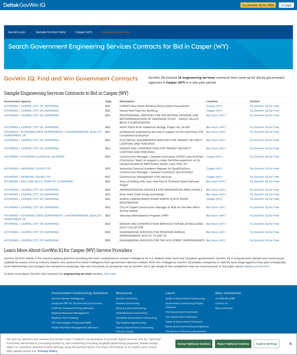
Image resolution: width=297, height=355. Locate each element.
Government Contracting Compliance (187, 326)
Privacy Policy (47, 350)
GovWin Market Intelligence (68, 298)
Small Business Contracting (131, 312)
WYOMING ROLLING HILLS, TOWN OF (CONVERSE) (38, 181)
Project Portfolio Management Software (75, 327)
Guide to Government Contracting (185, 298)
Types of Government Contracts (184, 321)
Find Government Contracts (181, 311)
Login (288, 5)
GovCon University (126, 298)
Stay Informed (224, 308)
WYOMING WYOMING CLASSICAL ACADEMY (34, 156)
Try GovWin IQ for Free (264, 106)
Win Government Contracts (181, 316)
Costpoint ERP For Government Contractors (77, 303)
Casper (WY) (83, 32)
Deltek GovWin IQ (120, 5)
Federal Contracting (127, 303)
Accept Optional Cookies (194, 343)
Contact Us (221, 303)
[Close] (290, 343)
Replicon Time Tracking (65, 317)
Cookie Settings (266, 343)
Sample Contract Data (51, 32)
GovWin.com (16, 32)
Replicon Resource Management (70, 312)
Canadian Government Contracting (136, 317)
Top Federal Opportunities (131, 322)
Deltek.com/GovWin (257, 266)
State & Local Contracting (131, 308)
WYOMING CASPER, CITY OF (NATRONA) (31, 106)
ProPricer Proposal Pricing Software (73, 308)
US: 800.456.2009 (225, 298)
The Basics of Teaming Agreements (185, 331)
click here (110, 273)
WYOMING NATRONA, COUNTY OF (27, 168)
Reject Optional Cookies (233, 343)
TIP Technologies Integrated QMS (71, 322)
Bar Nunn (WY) (216, 115)
